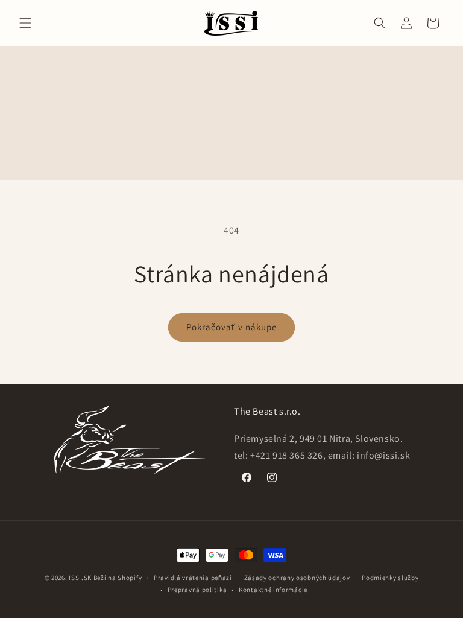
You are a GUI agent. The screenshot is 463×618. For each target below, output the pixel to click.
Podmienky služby (390, 577)
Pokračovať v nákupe (231, 327)
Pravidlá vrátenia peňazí (193, 577)
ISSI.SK (80, 577)
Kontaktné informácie (273, 589)
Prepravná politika (197, 589)
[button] (25, 23)
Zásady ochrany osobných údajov (297, 577)
